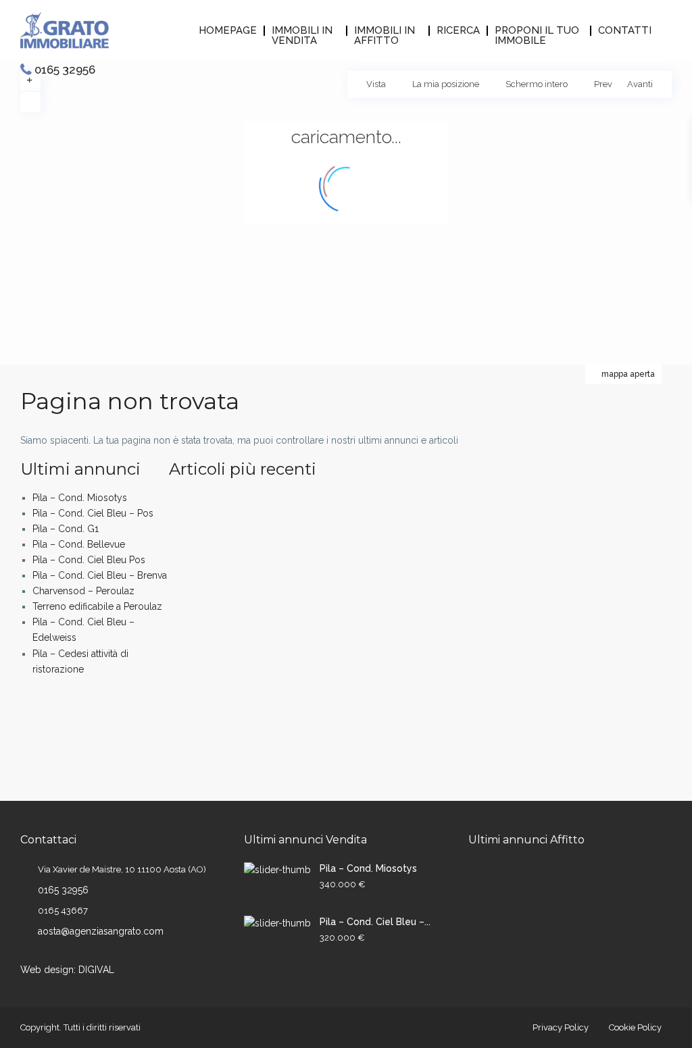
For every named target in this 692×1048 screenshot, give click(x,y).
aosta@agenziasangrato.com (101, 931)
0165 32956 (64, 69)
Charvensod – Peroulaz (83, 590)
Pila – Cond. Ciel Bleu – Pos (92, 513)
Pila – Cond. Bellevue (78, 544)
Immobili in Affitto (384, 31)
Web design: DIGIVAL (67, 969)
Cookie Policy (635, 1027)
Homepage (228, 31)
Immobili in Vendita (302, 31)
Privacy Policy (561, 1027)
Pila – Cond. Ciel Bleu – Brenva (99, 575)
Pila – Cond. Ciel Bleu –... (375, 921)
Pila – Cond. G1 (65, 528)
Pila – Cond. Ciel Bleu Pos (88, 559)
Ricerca (458, 31)
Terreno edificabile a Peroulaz (97, 606)
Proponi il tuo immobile (537, 31)
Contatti (624, 31)
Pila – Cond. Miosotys (79, 497)
